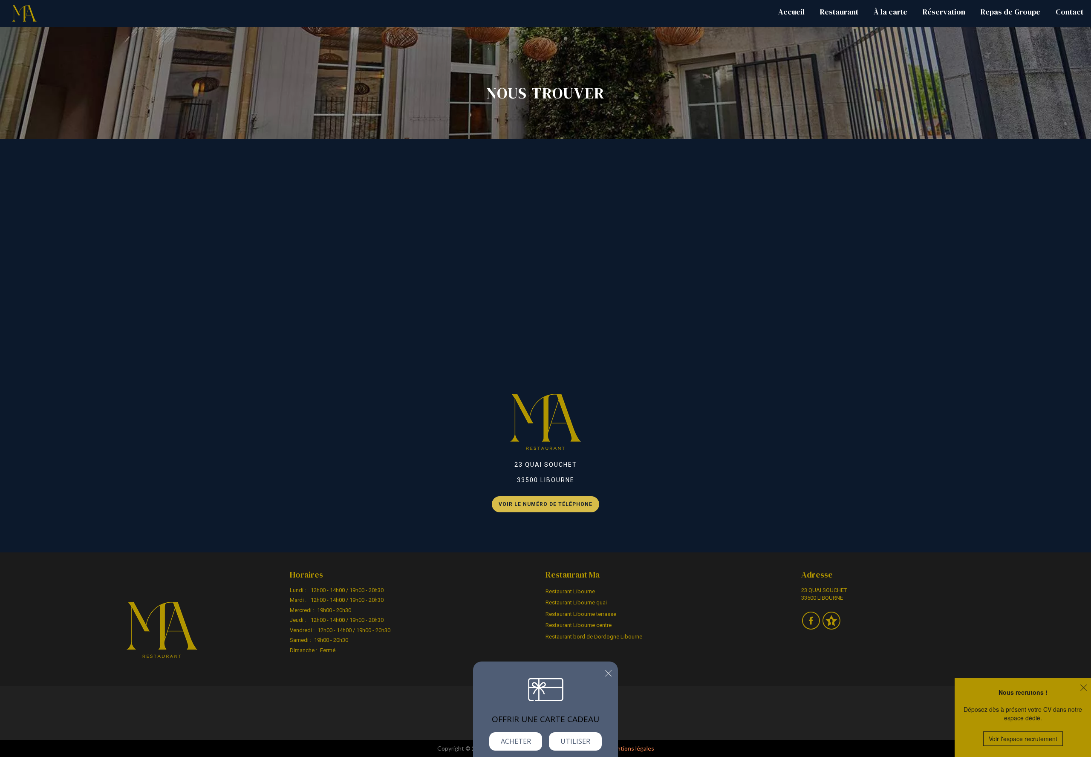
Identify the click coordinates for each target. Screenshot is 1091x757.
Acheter (516, 741)
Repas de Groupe (1010, 11)
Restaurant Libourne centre (579, 625)
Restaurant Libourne (570, 591)
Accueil (791, 11)
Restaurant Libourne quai (576, 602)
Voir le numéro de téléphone (545, 504)
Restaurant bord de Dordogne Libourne (594, 636)
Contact (1069, 11)
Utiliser (575, 741)
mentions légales (631, 748)
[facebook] (811, 627)
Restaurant (839, 11)
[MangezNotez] (831, 627)
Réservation (944, 11)
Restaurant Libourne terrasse (581, 614)
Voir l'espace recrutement (1023, 738)
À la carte (890, 11)
